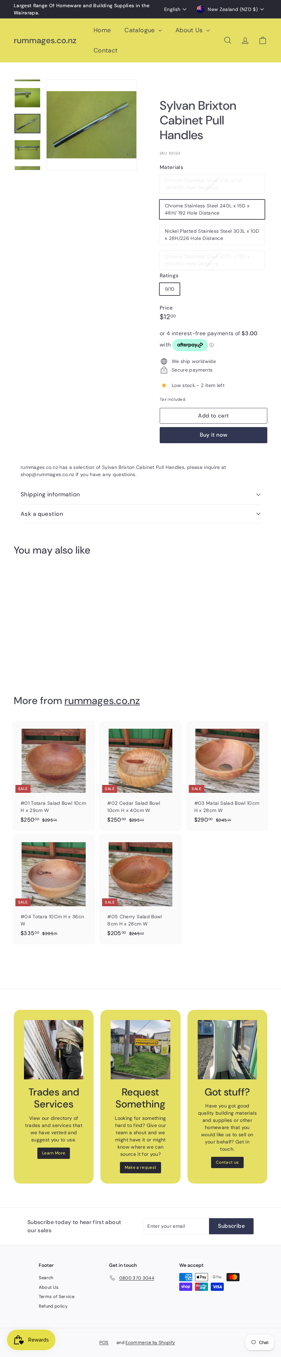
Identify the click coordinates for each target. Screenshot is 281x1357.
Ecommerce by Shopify (150, 1342)
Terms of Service (57, 1296)
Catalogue (140, 30)
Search (46, 1278)
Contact (106, 50)
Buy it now (214, 434)
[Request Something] (140, 1049)
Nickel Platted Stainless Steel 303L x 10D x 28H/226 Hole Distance (212, 234)
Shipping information (50, 494)
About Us (190, 30)
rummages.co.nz (45, 41)
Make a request (141, 1167)
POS (104, 1342)
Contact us (227, 1162)
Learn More (53, 1153)
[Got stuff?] (227, 1049)
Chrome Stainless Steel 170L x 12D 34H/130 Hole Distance (204, 185)
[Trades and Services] (53, 1049)
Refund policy (53, 1306)
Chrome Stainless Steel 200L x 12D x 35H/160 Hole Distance (207, 261)
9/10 (169, 289)
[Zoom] (91, 125)
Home (102, 30)
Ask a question (42, 514)
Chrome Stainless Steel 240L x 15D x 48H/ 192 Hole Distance (207, 209)
